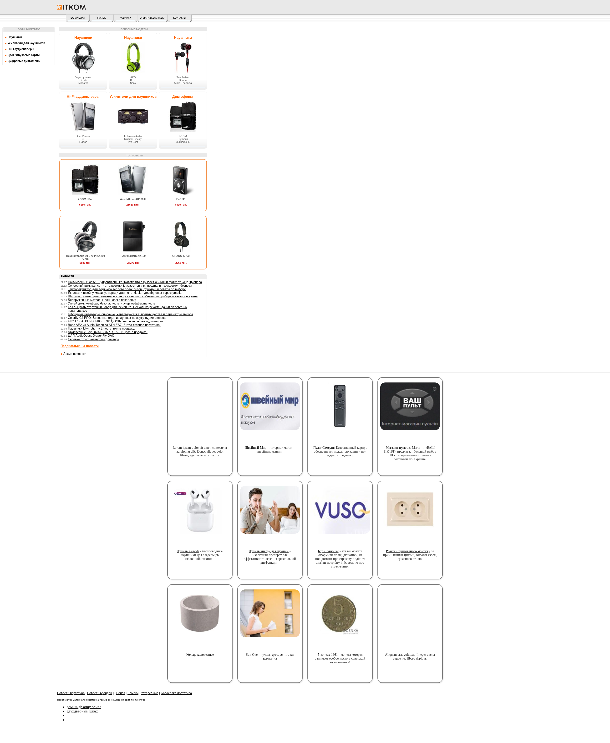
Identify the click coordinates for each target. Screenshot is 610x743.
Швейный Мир (255, 447)
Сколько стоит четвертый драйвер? (93, 339)
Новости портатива (71, 693)
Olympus (183, 139)
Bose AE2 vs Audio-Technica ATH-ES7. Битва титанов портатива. (114, 325)
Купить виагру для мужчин (269, 551)
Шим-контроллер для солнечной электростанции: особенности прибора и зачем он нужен (133, 296)
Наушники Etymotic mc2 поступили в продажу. (101, 328)
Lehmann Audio (133, 136)
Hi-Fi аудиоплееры (83, 96)
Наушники (83, 38)
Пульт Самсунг (323, 447)
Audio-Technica (183, 83)
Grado (83, 80)
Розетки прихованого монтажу (408, 551)
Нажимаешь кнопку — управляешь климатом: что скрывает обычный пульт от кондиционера (135, 282)
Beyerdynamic (83, 77)
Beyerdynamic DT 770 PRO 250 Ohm (85, 257)
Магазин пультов (398, 447)
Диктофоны (182, 96)
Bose (133, 80)
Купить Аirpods (188, 551)
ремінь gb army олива (84, 707)
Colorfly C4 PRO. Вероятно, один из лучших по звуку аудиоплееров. (117, 318)
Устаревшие (149, 693)
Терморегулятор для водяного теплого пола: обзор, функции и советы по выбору (127, 289)
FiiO (83, 139)
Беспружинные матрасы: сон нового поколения (102, 300)
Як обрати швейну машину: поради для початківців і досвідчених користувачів (125, 292)
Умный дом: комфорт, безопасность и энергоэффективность (112, 303)
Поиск (120, 693)
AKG (133, 77)
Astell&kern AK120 (134, 255)
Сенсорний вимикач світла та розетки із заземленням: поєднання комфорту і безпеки (130, 285)
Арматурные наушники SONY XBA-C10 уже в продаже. (107, 332)
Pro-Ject (133, 141)
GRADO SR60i (181, 255)
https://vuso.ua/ (328, 551)
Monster (83, 83)
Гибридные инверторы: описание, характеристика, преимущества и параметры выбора (130, 314)
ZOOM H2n (85, 199)
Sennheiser (182, 77)
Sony (133, 83)
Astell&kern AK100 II (133, 199)
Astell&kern (83, 136)
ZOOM (183, 136)
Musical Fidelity (133, 139)
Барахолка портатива (176, 693)
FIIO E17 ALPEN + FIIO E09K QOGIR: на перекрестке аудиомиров (115, 321)
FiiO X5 (180, 199)
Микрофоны (183, 141)
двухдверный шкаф (82, 711)
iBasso (83, 141)
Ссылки (132, 693)
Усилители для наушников (133, 96)
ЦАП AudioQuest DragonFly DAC (91, 335)
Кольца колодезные (200, 654)
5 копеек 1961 (328, 654)
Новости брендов (99, 693)
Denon (183, 80)
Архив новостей (74, 354)
